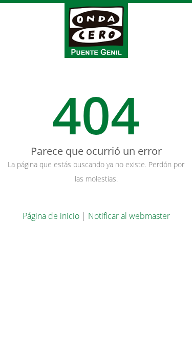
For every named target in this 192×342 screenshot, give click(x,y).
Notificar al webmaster (129, 216)
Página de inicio (51, 216)
